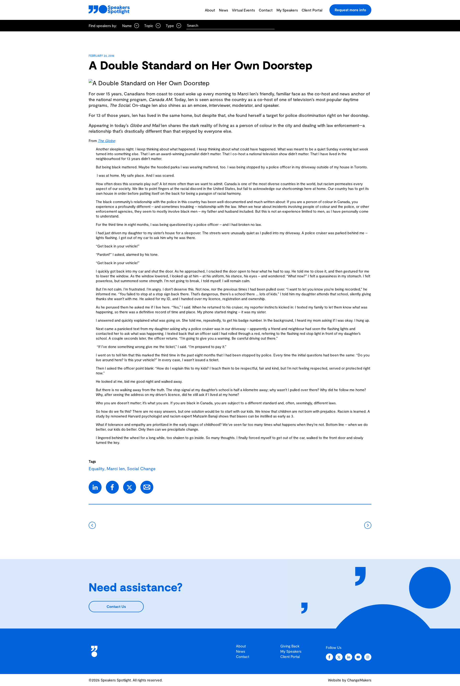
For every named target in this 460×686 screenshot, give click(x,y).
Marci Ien (116, 468)
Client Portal (312, 10)
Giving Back (289, 646)
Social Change (141, 468)
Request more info (350, 10)
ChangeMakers (359, 680)
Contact (266, 10)
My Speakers (287, 10)
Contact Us (116, 606)
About (210, 10)
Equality (96, 468)
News (223, 10)
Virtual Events (243, 10)
